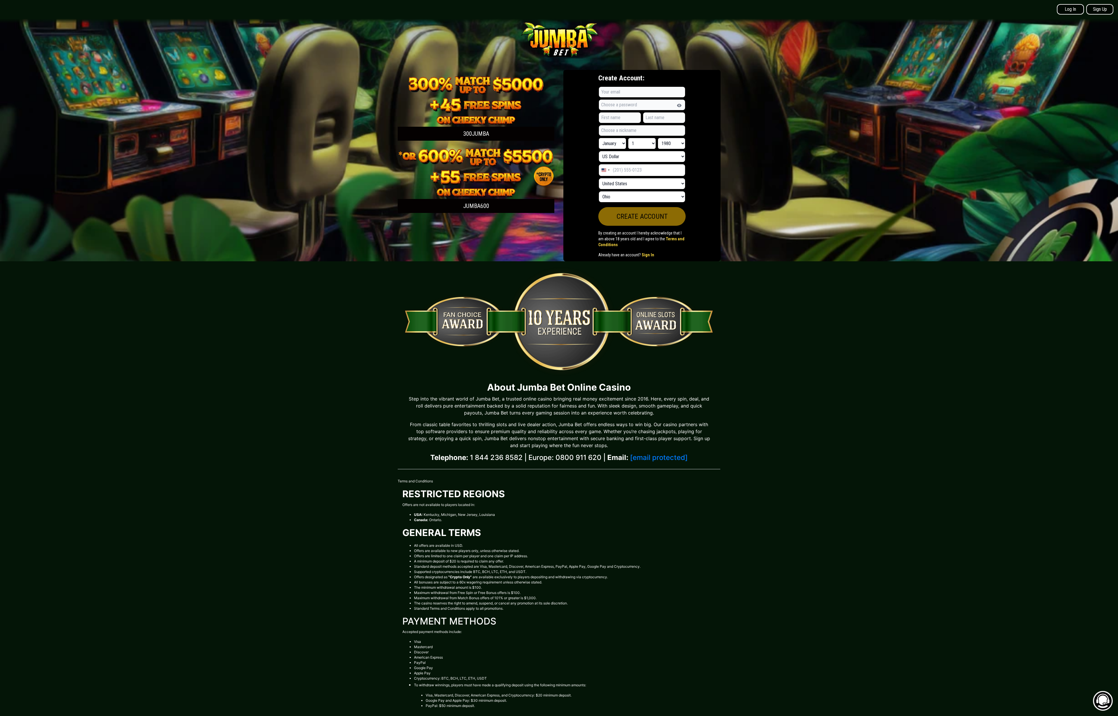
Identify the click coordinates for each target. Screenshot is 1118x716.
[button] (476, 108)
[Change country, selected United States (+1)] (605, 170)
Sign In (648, 255)
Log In (1070, 9)
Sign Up (1100, 9)
